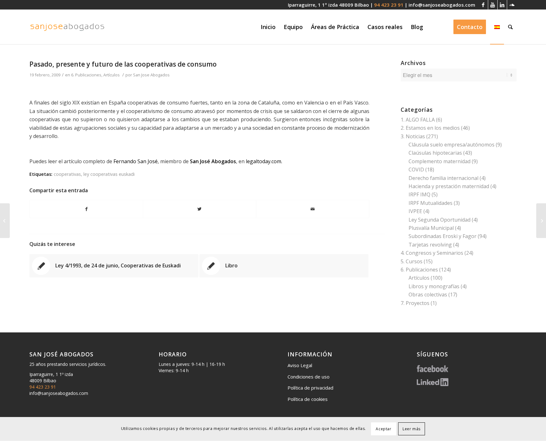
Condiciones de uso (309, 376)
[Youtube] (492, 4)
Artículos (111, 75)
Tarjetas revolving (430, 244)
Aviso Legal (300, 365)
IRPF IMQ (419, 194)
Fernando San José (135, 161)
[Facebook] (483, 4)
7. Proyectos (415, 303)
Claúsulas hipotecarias (435, 152)
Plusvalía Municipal (431, 227)
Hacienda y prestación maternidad (449, 186)
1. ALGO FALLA (418, 119)
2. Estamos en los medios (430, 127)
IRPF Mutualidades (430, 203)
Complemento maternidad (439, 161)
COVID (416, 169)
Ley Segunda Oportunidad (439, 219)
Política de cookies (308, 399)
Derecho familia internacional (443, 178)
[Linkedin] (502, 4)
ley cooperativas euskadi (109, 174)
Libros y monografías (434, 286)
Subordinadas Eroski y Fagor (442, 236)
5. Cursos (411, 261)
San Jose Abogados (151, 75)
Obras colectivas (428, 294)
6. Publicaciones (86, 75)
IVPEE (415, 211)
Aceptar (383, 429)
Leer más (412, 429)
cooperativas (67, 174)
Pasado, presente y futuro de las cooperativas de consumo (123, 64)
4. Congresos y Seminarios (432, 252)
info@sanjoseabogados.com (442, 5)
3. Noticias (413, 136)
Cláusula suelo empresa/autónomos (451, 144)
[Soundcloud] (512, 4)
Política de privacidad (310, 387)
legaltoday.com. (264, 161)
